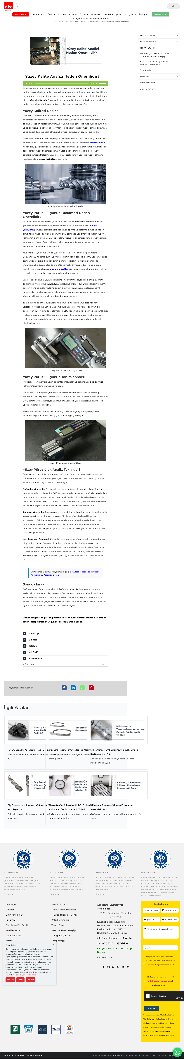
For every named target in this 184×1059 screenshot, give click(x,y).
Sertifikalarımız (13, 930)
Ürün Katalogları (14, 915)
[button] (65, 634)
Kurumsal (11, 920)
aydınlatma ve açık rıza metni (159, 981)
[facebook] (104, 967)
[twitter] (118, 967)
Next (104, 664)
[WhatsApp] (82, 688)
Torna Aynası (58, 941)
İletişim (10, 941)
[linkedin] (123, 967)
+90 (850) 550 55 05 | (112, 943)
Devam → (8, 894)
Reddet (20, 980)
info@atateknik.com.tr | (114, 938)
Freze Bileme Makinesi (63, 909)
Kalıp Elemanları (60, 920)
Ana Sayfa (11, 904)
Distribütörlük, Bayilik (17, 925)
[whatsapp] (113, 967)
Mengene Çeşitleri (61, 935)
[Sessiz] (97, 83)
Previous (29, 664)
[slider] (103, 83)
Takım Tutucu (58, 925)
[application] (65, 83)
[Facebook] (64, 688)
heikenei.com (104, 957)
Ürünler (10, 909)
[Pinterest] (91, 688)
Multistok (9, 1055)
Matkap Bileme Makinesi (64, 915)
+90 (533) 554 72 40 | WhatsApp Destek (115, 950)
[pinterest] (128, 967)
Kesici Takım (58, 904)
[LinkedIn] (73, 688)
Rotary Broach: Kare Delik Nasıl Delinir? (29, 750)
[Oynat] (26, 83)
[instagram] (108, 967)
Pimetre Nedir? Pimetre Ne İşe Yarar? (70, 750)
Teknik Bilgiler (13, 935)
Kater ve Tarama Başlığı (63, 930)
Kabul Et (10, 980)
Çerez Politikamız (29, 975)
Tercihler (30, 980)
